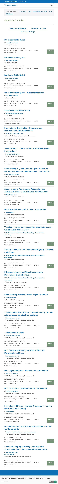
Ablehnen (51, 481)
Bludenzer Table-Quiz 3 (14, 75)
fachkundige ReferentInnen (14, 113)
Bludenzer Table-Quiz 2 (14, 58)
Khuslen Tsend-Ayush (13, 318)
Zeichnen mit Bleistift (14, 333)
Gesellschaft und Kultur (40, 11)
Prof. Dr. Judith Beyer (13, 154)
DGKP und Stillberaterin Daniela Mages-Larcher (21, 432)
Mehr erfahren (4, 481)
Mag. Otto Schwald (12, 43)
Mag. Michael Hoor (12, 452)
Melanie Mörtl (10, 212)
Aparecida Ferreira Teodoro (14, 133)
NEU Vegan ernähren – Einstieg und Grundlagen (26, 371)
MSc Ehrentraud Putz (12, 356)
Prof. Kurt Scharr (11, 195)
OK (55, 481)
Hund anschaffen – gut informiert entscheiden (25, 209)
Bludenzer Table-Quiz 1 (14, 40)
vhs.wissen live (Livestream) (17, 110)
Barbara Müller (9, 454)
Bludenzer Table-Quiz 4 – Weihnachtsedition (24, 93)
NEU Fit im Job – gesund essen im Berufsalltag (25, 388)
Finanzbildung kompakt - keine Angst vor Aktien (26, 295)
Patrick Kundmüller (12, 373)
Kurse (29, 11)
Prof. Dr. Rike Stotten (12, 174)
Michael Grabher (11, 297)
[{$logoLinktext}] (10, 5)
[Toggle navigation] (52, 5)
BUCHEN (50, 51)
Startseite (23, 11)
